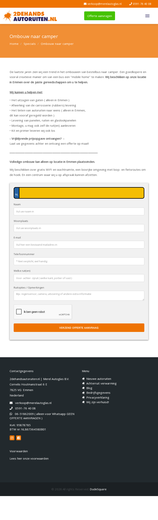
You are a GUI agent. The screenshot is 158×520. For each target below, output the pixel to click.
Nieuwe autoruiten (98, 379)
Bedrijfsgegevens (98, 392)
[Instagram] (12, 437)
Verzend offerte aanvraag (79, 327)
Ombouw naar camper (57, 44)
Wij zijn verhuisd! (97, 402)
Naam (17, 204)
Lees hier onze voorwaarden (29, 458)
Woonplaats (21, 221)
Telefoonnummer (24, 254)
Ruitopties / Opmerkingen (29, 287)
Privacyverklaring (97, 397)
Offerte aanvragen (99, 16)
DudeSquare (98, 489)
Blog (89, 388)
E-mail (17, 237)
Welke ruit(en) (22, 270)
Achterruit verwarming (101, 383)
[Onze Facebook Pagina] (18, 437)
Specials (30, 44)
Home (14, 44)
